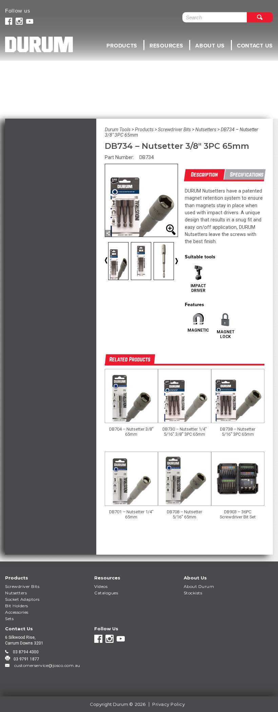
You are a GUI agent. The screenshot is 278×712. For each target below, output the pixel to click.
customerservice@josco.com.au (46, 665)
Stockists (193, 592)
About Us (210, 46)
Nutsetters (16, 592)
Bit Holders (16, 605)
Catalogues (106, 592)
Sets (9, 618)
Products (121, 46)
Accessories (16, 612)
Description (204, 174)
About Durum (199, 586)
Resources (166, 46)
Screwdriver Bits (22, 586)
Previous (111, 262)
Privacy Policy (168, 704)
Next (176, 261)
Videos (100, 586)
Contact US (255, 46)
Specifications (246, 174)
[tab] (204, 175)
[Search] (260, 17)
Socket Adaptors (22, 599)
